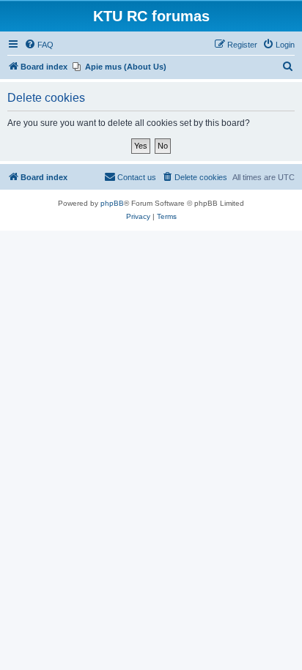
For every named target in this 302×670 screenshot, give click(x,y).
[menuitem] (39, 44)
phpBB (112, 203)
